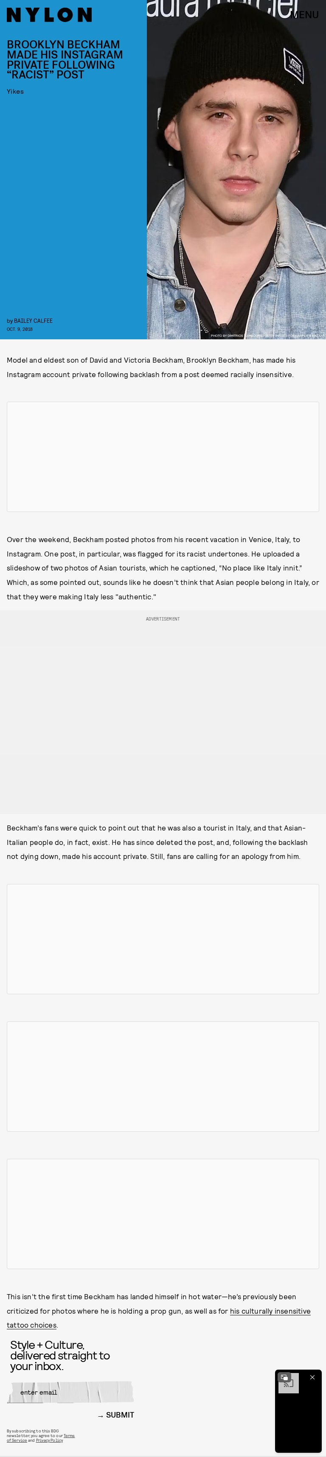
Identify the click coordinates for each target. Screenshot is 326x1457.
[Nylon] (49, 15)
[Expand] (284, 1377)
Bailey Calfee (33, 320)
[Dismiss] (312, 1377)
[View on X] (163, 457)
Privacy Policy (49, 1440)
